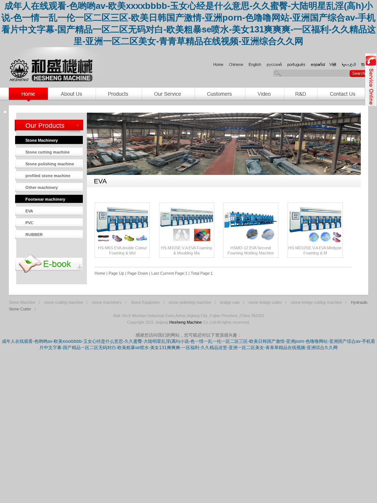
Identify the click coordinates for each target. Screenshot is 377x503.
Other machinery (41, 187)
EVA (29, 211)
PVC (29, 223)
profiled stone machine (47, 175)
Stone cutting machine (47, 152)
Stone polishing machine (49, 164)
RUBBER (34, 234)
